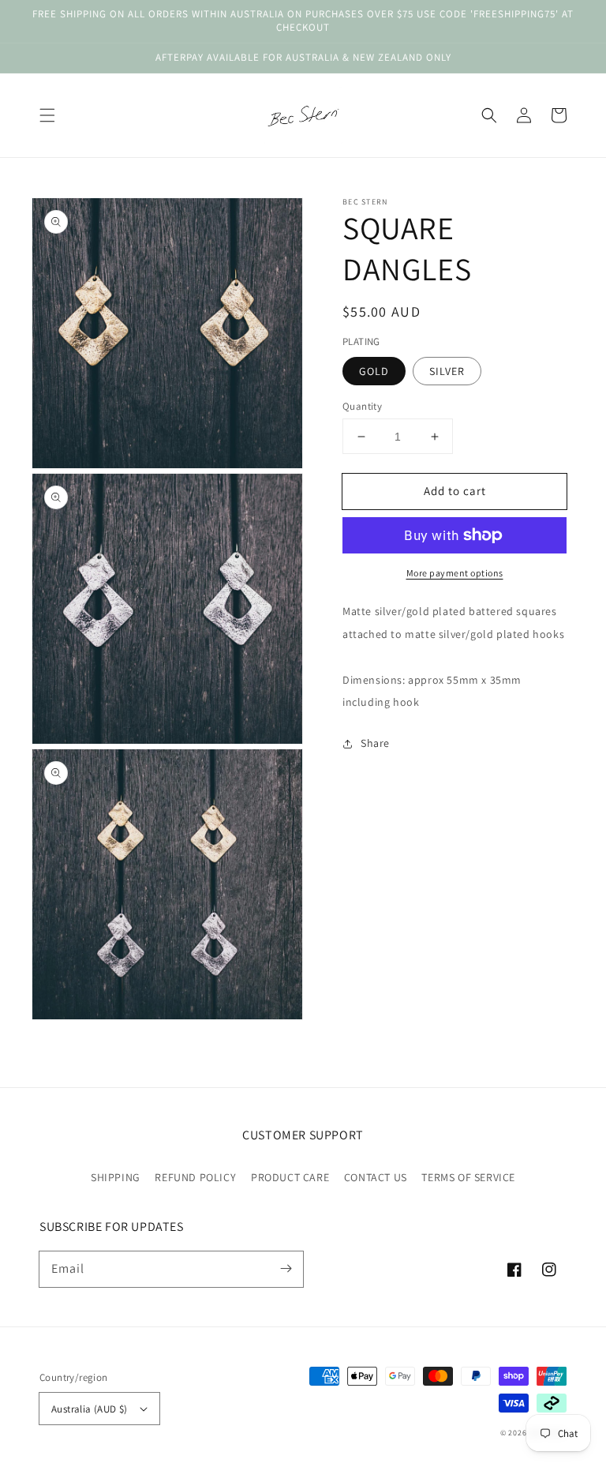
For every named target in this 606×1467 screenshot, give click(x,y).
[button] (47, 115)
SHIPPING (115, 1177)
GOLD (374, 371)
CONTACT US (375, 1177)
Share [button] (375, 743)
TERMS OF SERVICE (468, 1177)
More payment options (454, 573)
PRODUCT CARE (290, 1177)
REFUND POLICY (195, 1177)
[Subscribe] (285, 1268)
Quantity (362, 406)
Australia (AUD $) (89, 1409)
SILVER (447, 371)
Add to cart (455, 490)
